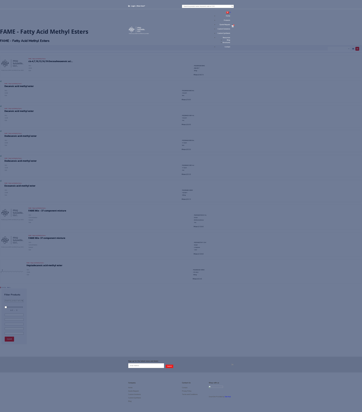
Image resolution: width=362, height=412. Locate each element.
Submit (169, 366)
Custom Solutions (224, 29)
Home (228, 16)
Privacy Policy (186, 391)
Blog (228, 40)
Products (227, 20)
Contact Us (186, 383)
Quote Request (225, 24)
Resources (226, 38)
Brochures (226, 42)
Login (133, 6)
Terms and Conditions (190, 394)
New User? (141, 6)
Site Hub (228, 397)
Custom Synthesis (223, 33)
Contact (227, 47)
